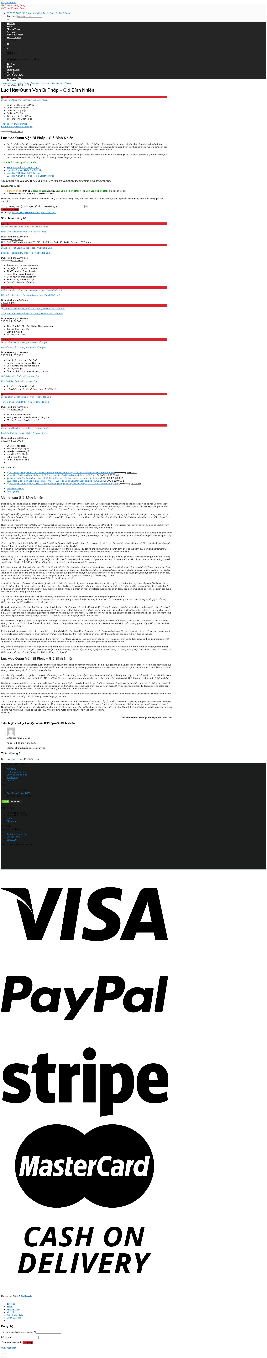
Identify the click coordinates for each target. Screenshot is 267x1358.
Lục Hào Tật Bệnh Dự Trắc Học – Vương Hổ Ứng (25, 252)
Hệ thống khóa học (16, 771)
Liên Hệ (10, 780)
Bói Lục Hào (48, 82)
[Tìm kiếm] (8, 19)
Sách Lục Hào (14, 37)
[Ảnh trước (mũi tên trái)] (2, 1356)
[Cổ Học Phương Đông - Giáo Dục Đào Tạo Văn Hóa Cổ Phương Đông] (13, 6)
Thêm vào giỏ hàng (10, 210)
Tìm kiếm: (11, 15)
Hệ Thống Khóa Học (32, 13)
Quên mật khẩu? (9, 1347)
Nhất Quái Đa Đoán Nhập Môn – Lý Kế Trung (23, 231)
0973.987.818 (14, 13)
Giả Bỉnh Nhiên (63, 82)
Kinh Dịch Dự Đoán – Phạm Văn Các (19, 381)
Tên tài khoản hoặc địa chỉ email (18, 1331)
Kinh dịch (11, 31)
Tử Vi (10, 26)
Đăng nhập (28, 1343)
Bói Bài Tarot (13, 836)
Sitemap (11, 821)
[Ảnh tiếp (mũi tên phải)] (5, 1356)
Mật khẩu (6, 1337)
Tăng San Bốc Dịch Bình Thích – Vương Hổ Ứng (25, 401)
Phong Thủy (13, 29)
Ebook (10, 818)
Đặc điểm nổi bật (15, 488)
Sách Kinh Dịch (32, 82)
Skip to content (8, 2)
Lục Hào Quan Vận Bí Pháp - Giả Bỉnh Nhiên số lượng (31, 206)
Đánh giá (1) (13, 491)
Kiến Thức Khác (15, 34)
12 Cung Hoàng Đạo (17, 833)
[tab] (89, 488)
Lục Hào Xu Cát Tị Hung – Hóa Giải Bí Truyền (23, 347)
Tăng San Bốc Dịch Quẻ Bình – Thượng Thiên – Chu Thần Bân (32, 313)
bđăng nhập (17, 759)
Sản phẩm (18, 82)
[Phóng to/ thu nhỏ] (5, 1353)
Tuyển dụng (12, 777)
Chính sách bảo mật (17, 774)
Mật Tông (12, 839)
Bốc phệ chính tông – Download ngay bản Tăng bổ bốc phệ (30, 295)
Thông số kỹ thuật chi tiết (14, 123)
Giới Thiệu (11, 769)
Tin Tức (11, 23)
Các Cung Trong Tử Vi (18, 793)
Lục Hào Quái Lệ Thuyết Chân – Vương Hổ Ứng (24, 433)
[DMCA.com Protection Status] (11, 802)
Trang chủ (6, 82)
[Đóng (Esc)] (2, 1353)
